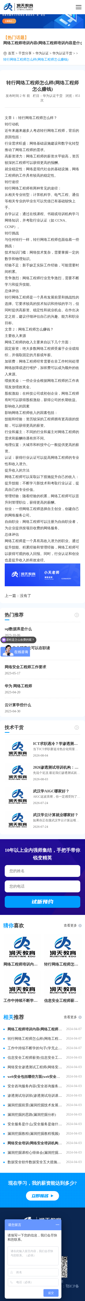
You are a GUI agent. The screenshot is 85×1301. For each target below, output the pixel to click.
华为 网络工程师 (18, 686)
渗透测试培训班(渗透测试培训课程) (35, 1096)
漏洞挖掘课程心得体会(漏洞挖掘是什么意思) (35, 1152)
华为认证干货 (62, 53)
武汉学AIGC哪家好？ (51, 791)
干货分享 (25, 53)
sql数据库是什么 (18, 629)
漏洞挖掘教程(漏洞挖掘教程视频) (34, 1133)
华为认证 (42, 53)
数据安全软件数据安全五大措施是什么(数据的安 (35, 1162)
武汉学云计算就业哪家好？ (55, 815)
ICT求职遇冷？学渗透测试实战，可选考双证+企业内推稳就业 (56, 744)
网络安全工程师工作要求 (25, 667)
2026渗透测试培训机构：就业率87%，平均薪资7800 (56, 767)
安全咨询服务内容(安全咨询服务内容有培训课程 (35, 1086)
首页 (11, 53)
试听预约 (42, 902)
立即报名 (39, 1196)
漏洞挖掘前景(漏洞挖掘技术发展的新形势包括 (35, 1105)
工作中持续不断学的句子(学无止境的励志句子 (22, 1000)
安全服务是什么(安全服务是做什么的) (35, 1124)
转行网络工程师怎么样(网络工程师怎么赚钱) (62, 964)
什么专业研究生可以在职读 (27, 648)
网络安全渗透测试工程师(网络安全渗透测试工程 (35, 1067)
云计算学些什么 (18, 705)
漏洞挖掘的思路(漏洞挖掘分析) (32, 1114)
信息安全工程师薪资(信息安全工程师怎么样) (62, 1000)
